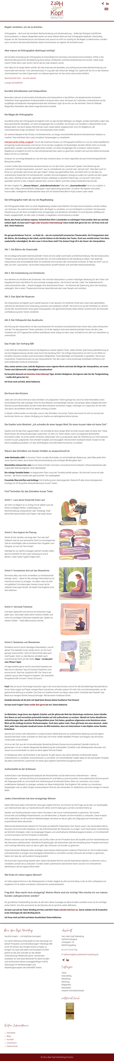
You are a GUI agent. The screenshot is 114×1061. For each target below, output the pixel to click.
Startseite (11, 1033)
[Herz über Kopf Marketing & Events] (57, 18)
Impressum (12, 1043)
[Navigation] (106, 9)
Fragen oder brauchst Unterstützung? (46, 223)
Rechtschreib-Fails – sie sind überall (20, 78)
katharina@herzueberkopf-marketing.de (81, 954)
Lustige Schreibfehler (14, 83)
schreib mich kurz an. (68, 910)
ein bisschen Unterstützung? (36, 374)
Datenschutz (12, 1046)
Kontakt (10, 1039)
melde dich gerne (37, 705)
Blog (9, 1036)
